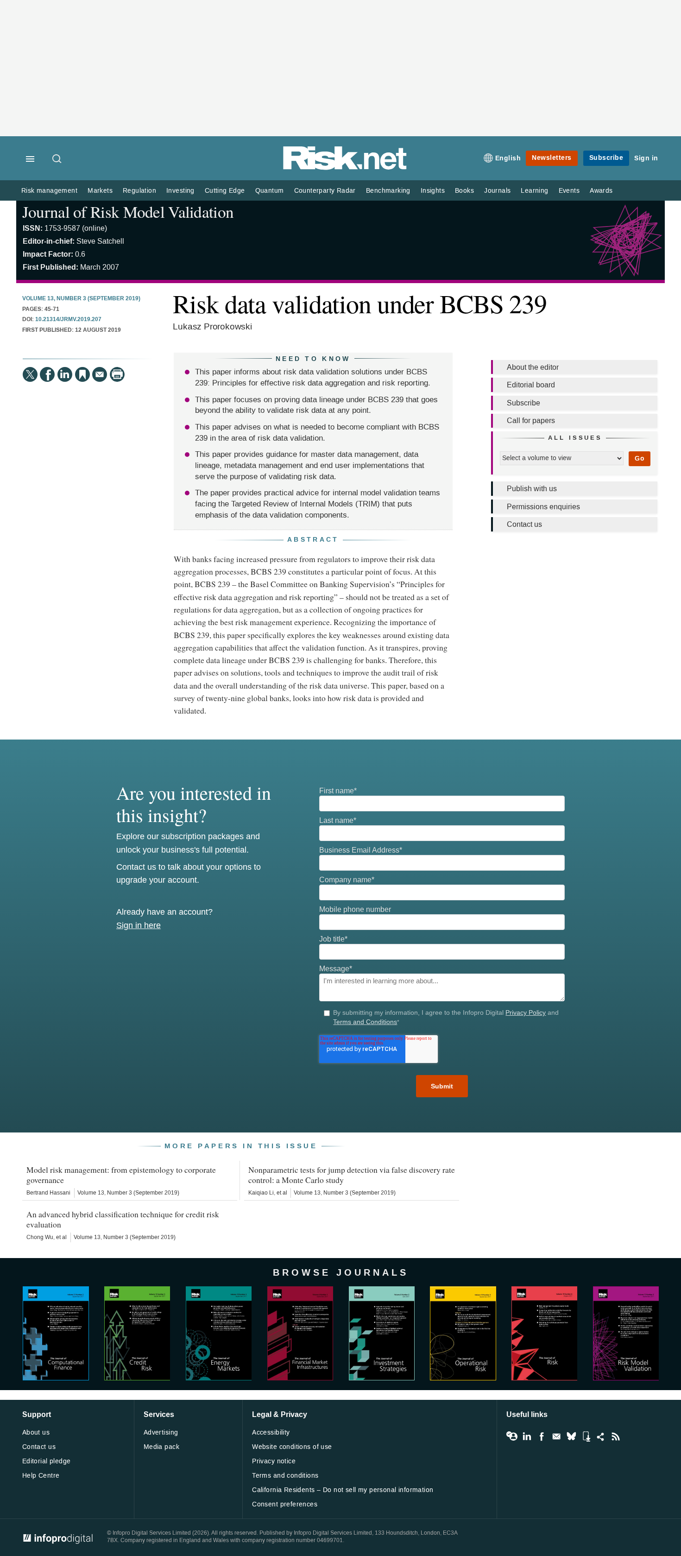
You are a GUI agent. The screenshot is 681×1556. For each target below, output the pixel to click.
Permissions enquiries (543, 507)
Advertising (161, 1432)
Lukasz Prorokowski (212, 326)
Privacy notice (274, 1461)
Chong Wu (39, 1237)
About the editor (533, 367)
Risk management (49, 191)
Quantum (269, 191)
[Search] (57, 159)
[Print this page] (117, 374)
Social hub (600, 1436)
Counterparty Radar (325, 191)
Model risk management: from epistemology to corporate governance (121, 1174)
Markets (100, 191)
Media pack (161, 1446)
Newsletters (552, 158)
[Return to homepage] (345, 168)
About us (36, 1432)
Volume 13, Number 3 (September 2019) (81, 299)
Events (569, 191)
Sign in (646, 158)
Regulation (139, 191)
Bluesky (571, 1436)
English (508, 158)
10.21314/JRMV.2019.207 (68, 319)
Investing (180, 191)
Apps (586, 1436)
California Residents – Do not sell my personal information (342, 1490)
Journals (497, 191)
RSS (615, 1436)
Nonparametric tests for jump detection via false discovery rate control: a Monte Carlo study (351, 1174)
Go (639, 458)
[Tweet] (30, 374)
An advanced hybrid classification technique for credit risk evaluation (122, 1219)
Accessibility (271, 1432)
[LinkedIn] (64, 374)
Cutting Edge (225, 191)
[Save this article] (82, 374)
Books (464, 191)
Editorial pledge (46, 1461)
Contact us (524, 524)
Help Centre (41, 1475)
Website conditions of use (292, 1446)
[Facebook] (47, 374)
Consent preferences (284, 1504)
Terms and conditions (285, 1475)
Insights (433, 191)
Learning (534, 191)
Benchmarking (388, 191)
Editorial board (531, 385)
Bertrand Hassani (48, 1192)
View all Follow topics (511, 1436)
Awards (601, 191)
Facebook (541, 1436)
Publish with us (532, 488)
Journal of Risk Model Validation (127, 211)
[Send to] (99, 374)
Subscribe (606, 158)
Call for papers (531, 420)
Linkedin (526, 1436)
